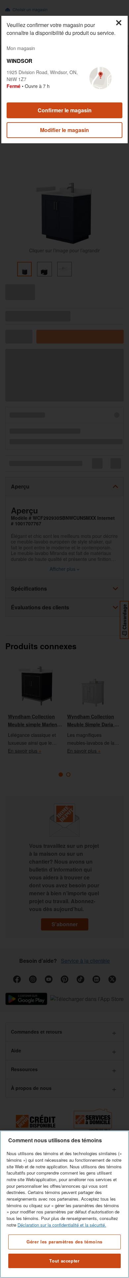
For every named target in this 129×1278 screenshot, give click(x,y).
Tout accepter (64, 1261)
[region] (64, 1204)
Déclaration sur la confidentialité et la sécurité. (62, 1225)
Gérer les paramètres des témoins (64, 1241)
